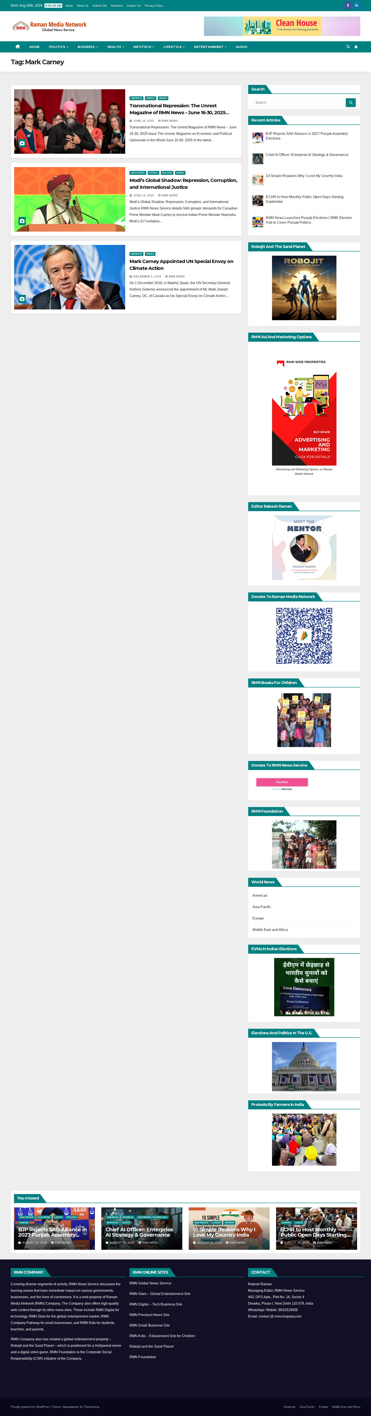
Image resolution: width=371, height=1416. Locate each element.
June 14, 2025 (144, 195)
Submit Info (100, 5)
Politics (58, 47)
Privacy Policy (154, 5)
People (153, 173)
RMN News (170, 120)
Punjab (24, 1222)
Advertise (117, 5)
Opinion (229, 1222)
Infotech (142, 47)
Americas (136, 98)
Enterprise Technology (152, 1217)
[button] (348, 47)
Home (69, 5)
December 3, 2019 (148, 276)
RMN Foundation (142, 1357)
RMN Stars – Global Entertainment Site (159, 1294)
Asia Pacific (138, 173)
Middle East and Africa (269, 930)
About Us (82, 5)
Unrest (150, 98)
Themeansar (91, 1406)
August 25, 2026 (35, 1242)
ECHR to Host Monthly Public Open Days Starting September (313, 1234)
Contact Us (134, 5)
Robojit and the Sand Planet (151, 1346)
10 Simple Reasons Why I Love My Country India (224, 1232)
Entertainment (209, 47)
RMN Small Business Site (149, 1325)
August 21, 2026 (297, 1242)
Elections (44, 1217)
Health (114, 47)
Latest (58, 1217)
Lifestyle (173, 47)
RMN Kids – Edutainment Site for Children (162, 1336)
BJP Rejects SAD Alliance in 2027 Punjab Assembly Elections (52, 1234)
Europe (258, 918)
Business (87, 47)
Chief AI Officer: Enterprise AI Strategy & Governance (139, 1232)
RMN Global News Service (150, 1283)
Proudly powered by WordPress (31, 1406)
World (163, 98)
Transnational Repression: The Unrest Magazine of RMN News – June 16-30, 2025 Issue (177, 112)
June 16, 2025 (144, 120)
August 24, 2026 (122, 1242)
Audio (242, 47)
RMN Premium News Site (149, 1315)
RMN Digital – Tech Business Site (155, 1304)
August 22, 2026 (210, 1242)
